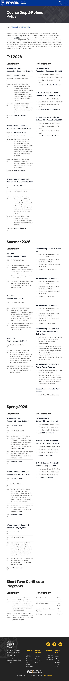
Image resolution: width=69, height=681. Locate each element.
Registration (38, 658)
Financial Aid (49, 659)
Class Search (49, 657)
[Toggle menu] (66, 3)
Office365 (57, 662)
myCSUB (17, 38)
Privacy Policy (48, 675)
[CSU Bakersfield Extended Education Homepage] (13, 3)
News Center (30, 666)
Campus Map (49, 655)
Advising (37, 656)
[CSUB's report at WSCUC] (34, 671)
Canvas (57, 660)
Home (8, 27)
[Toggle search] (60, 3)
